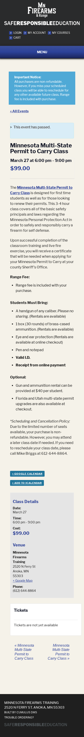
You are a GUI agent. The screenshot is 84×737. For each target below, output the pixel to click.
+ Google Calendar (27, 473)
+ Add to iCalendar (27, 482)
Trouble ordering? (19, 717)
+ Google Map (22, 580)
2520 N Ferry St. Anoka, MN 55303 (34, 707)
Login (17, 32)
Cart (17, 37)
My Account (37, 32)
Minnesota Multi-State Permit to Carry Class (24, 652)
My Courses (61, 32)
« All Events (19, 111)
